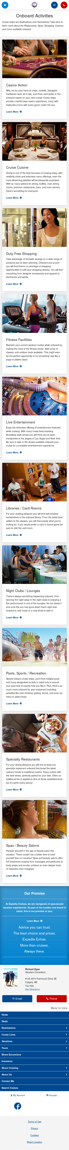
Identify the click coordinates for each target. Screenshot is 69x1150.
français (52, 1095)
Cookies (34, 1135)
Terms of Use (34, 1121)
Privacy (34, 1128)
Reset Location (34, 1142)
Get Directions (32, 989)
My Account (18, 1095)
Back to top (58, 1008)
